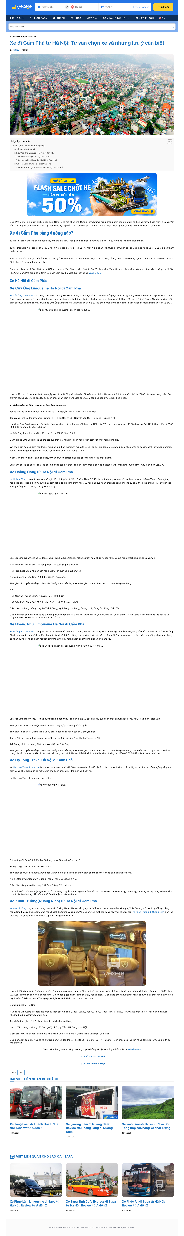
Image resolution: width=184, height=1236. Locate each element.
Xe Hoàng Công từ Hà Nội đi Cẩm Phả (34, 156)
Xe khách (59, 18)
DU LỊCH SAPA (38, 18)
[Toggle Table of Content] (168, 141)
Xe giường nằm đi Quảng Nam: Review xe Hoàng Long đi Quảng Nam (89, 1128)
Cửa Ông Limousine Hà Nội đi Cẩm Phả (48, 288)
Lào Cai (13, 1072)
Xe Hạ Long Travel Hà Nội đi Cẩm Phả (34, 164)
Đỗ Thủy (16, 50)
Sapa (21, 1072)
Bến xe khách (145, 18)
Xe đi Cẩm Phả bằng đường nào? (29, 145)
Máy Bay (92, 18)
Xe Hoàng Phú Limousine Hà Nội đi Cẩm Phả (37, 160)
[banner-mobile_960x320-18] (92, 194)
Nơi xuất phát (48, 7)
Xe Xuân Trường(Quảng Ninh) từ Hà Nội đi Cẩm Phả (40, 167)
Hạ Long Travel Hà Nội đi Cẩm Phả (44, 760)
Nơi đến (78, 7)
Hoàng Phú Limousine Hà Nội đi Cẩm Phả (49, 624)
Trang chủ (17, 18)
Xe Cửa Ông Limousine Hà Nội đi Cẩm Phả (36, 153)
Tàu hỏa (76, 18)
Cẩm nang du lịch (115, 18)
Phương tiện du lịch (18, 37)
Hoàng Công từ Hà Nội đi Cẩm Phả (44, 472)
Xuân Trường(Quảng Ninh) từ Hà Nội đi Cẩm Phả (56, 901)
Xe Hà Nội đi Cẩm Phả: (24, 149)
